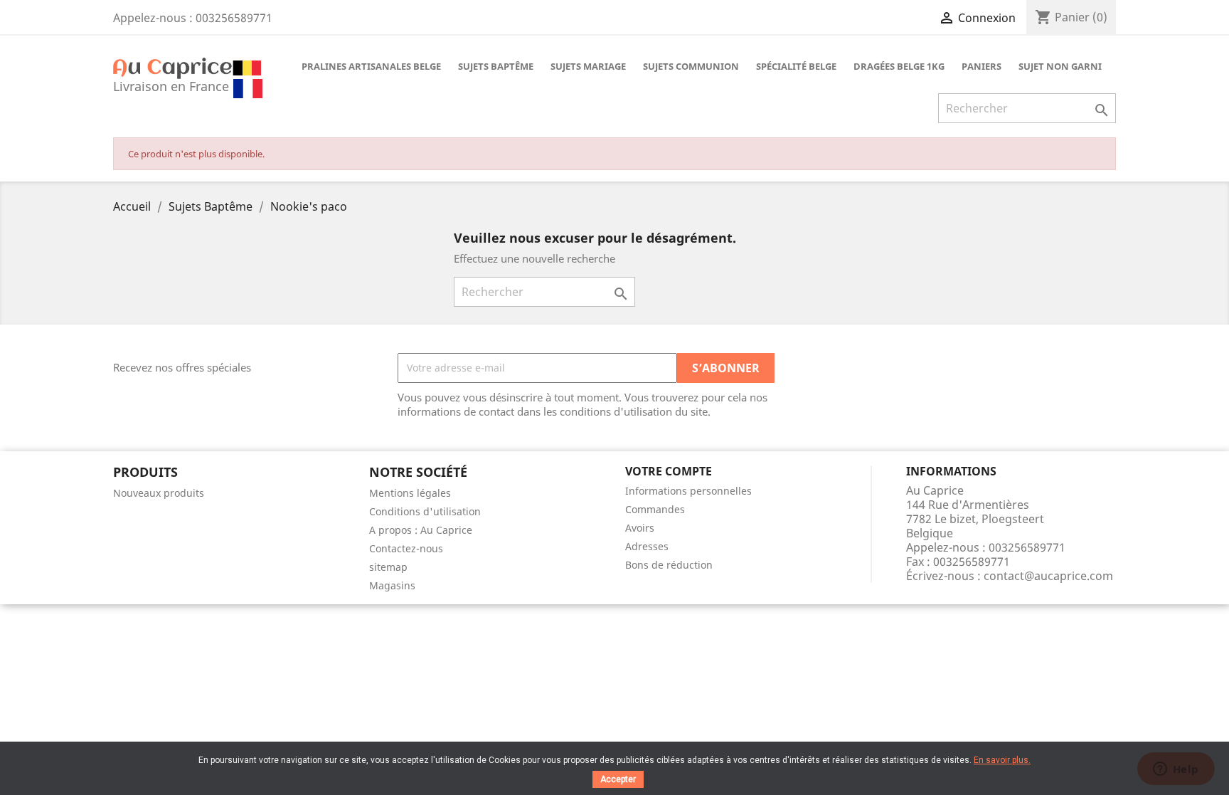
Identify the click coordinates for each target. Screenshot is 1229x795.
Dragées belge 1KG (899, 66)
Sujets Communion (691, 66)
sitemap (388, 567)
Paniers (981, 66)
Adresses (647, 546)
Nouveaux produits (158, 493)
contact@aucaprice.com (1048, 576)
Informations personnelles (688, 490)
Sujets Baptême (495, 66)
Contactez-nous (406, 548)
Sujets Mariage (588, 66)
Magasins (392, 585)
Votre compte (668, 471)
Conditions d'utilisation (425, 511)
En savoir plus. (1002, 760)
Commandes (655, 509)
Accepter (618, 779)
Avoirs (639, 528)
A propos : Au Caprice (420, 530)
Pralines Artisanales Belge (371, 66)
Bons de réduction (669, 565)
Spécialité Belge (796, 66)
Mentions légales (410, 493)
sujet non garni (1060, 66)
